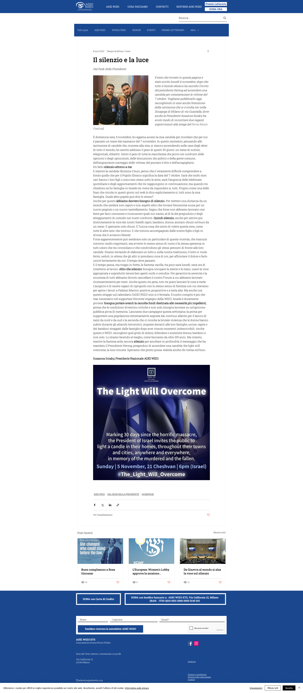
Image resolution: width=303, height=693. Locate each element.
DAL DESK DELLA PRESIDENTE (123, 494)
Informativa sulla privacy (137, 688)
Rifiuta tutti (272, 688)
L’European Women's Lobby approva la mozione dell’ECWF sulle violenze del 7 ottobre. (151, 571)
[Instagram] (196, 643)
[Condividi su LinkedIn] (110, 504)
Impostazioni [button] (256, 688)
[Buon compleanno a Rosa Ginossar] (100, 551)
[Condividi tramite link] (117, 504)
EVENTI (151, 30)
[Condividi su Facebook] (94, 504)
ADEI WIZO (100, 30)
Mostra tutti (220, 532)
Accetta (289, 688)
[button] (112, 7)
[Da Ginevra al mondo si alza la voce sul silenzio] (203, 551)
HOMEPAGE (148, 494)
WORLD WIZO (119, 30)
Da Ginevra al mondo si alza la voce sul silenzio (202, 571)
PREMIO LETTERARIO (173, 30)
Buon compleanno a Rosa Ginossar (98, 571)
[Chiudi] (299, 687)
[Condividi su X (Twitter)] (102, 504)
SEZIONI (136, 30)
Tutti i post (82, 30)
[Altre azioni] (208, 51)
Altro (193, 30)
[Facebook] (190, 643)
